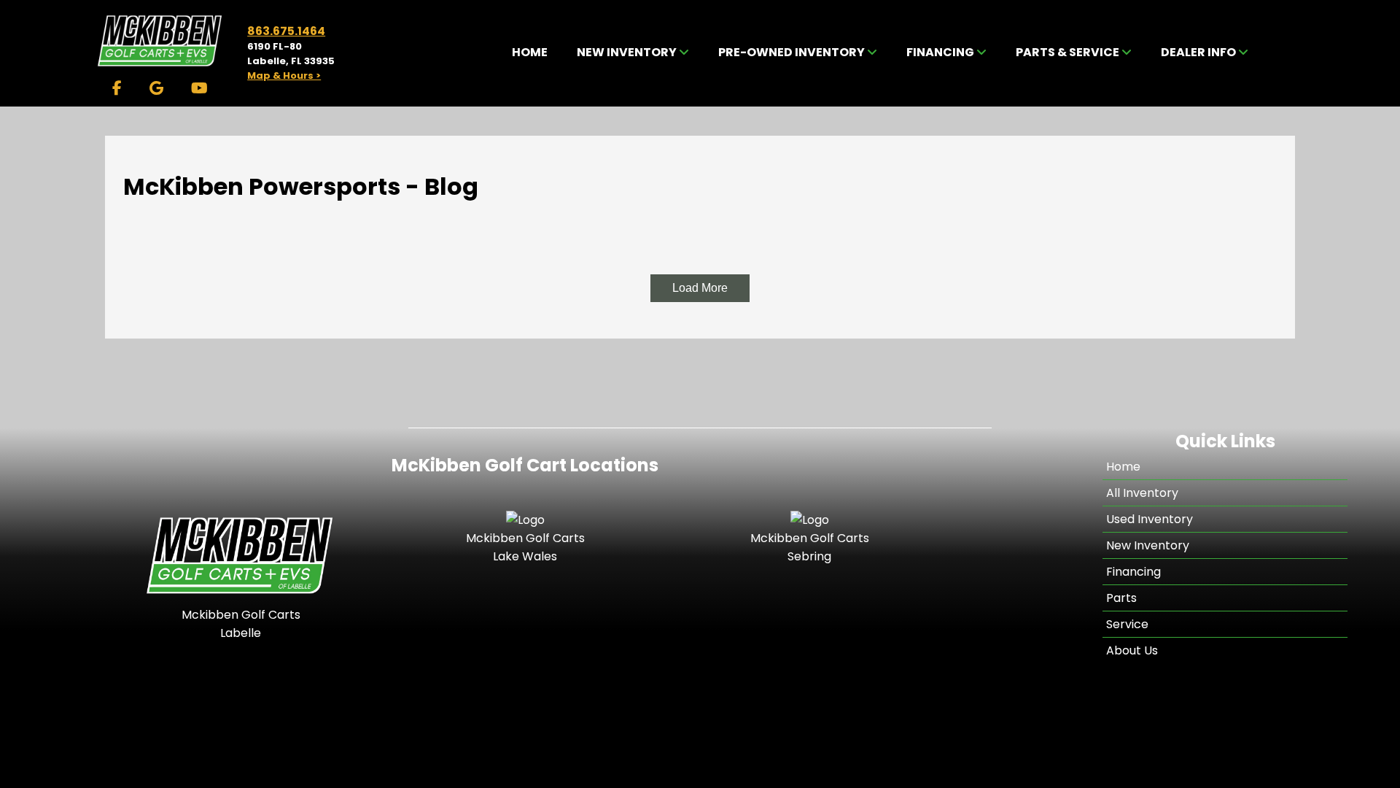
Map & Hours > (284, 75)
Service (1127, 624)
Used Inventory (1149, 519)
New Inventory (1147, 545)
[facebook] (117, 88)
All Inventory (1142, 492)
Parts (1121, 598)
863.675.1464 (286, 31)
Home (1123, 466)
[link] (530, 53)
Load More (700, 288)
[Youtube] (199, 88)
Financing (1133, 571)
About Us (1132, 650)
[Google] (156, 88)
